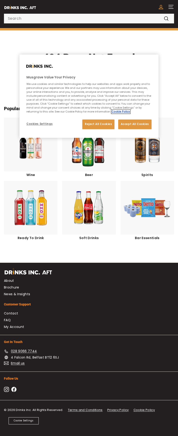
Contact (11, 313)
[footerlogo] (89, 273)
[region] (89, 96)
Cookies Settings (39, 124)
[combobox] (89, 18)
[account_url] (161, 7)
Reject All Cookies (98, 124)
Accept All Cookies (135, 124)
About (9, 280)
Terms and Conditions (85, 410)
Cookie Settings (24, 420)
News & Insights (17, 294)
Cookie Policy (144, 410)
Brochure (11, 287)
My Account (14, 326)
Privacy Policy (118, 410)
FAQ (7, 320)
